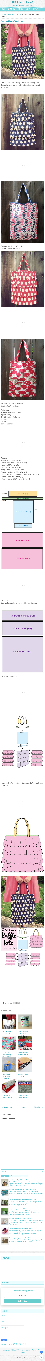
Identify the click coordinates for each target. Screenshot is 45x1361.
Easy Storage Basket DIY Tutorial (19, 1209)
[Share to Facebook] (16, 1003)
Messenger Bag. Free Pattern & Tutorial (21, 1238)
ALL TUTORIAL (11, 9)
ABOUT (28, 9)
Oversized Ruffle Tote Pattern (12, 21)
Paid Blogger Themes (22, 1357)
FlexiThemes (9, 1356)
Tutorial (18, 14)
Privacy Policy (37, 1350)
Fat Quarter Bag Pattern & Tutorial (20, 1180)
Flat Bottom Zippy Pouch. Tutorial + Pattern (23, 1189)
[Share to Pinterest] (18, 1003)
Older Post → (38, 1107)
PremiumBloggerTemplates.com (37, 1356)
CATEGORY (20, 9)
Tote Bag (11, 14)
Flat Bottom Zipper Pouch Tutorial (20, 1218)
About (23, 1353)
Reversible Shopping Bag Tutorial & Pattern (23, 1199)
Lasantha (25, 1356)
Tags (12, 1176)
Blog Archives (22, 1176)
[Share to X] (15, 1003)
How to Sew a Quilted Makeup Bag (20, 1228)
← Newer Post (7, 1107)
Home (4, 14)
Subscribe (22, 1301)
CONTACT (35, 9)
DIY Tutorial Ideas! (22, 2)
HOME (3, 9)
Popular (5, 1176)
